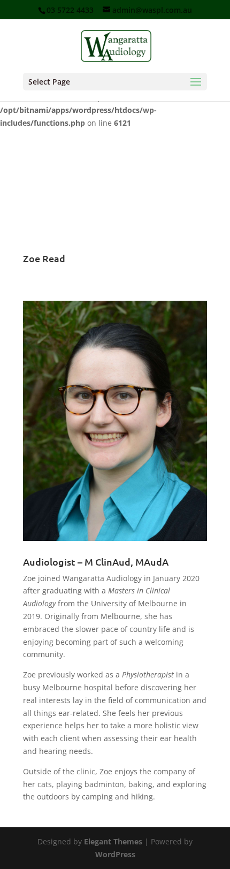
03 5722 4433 (70, 10)
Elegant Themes (113, 841)
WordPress (115, 854)
